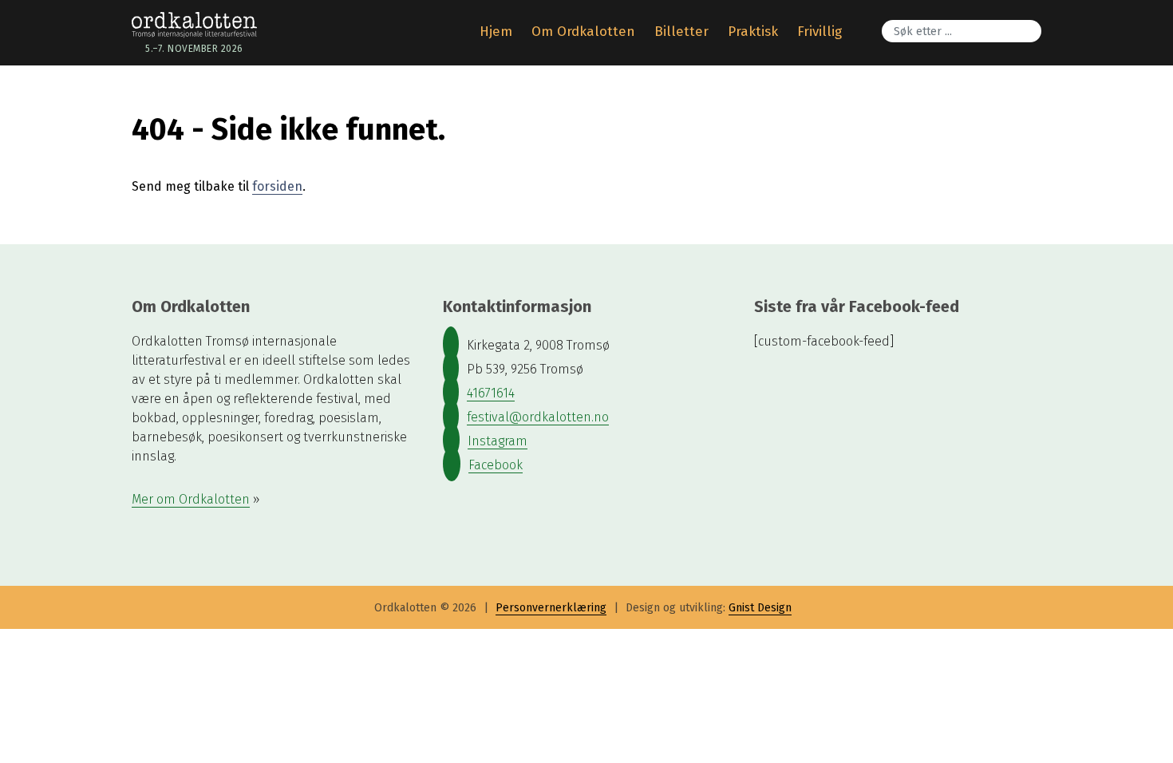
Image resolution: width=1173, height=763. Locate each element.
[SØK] (1037, 21)
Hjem (496, 31)
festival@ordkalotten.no (538, 417)
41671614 (491, 393)
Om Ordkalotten (583, 31)
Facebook (495, 464)
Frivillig (819, 31)
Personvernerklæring (551, 608)
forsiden (277, 186)
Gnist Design (760, 608)
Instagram (497, 441)
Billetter (681, 31)
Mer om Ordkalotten (191, 499)
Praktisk (753, 31)
